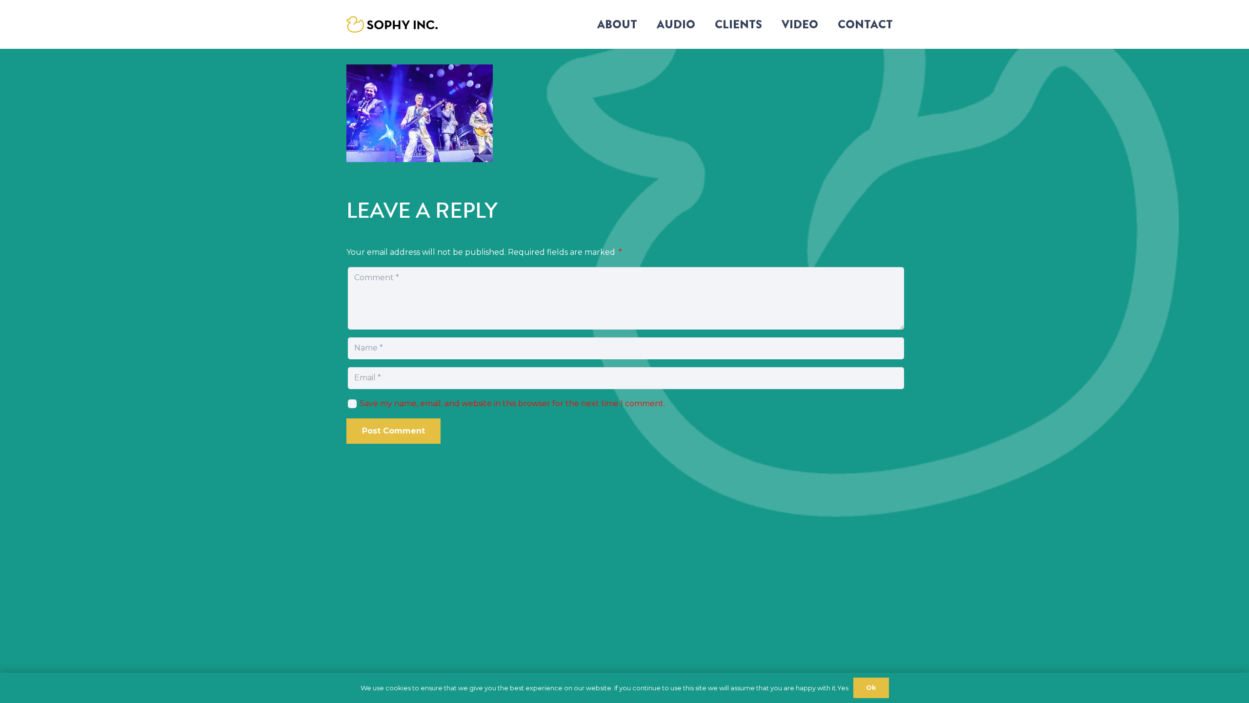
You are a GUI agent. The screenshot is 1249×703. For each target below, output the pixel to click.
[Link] (392, 24)
